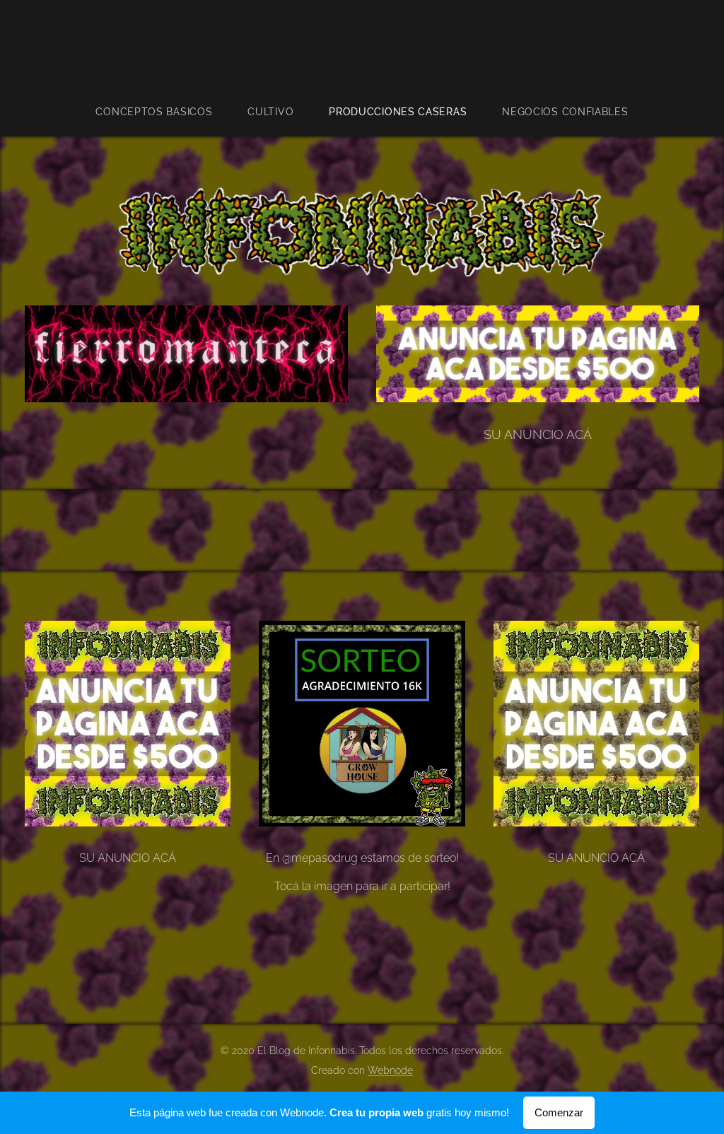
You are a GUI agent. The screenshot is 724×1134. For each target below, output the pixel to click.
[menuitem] (162, 111)
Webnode (390, 1070)
